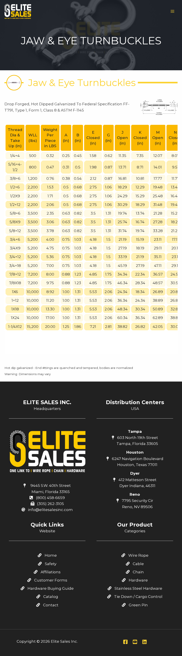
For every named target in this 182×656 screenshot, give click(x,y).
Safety (50, 564)
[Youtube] (135, 641)
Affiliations (50, 572)
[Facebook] (125, 641)
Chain (138, 572)
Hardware (138, 580)
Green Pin (138, 605)
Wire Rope (137, 555)
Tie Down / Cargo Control (137, 596)
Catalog (50, 596)
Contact (50, 605)
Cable (138, 564)
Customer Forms (50, 580)
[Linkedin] (144, 641)
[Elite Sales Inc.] (17, 11)
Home (50, 555)
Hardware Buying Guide (50, 588)
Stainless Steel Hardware (138, 588)
